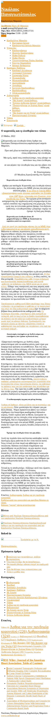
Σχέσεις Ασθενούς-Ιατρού (18, 615)
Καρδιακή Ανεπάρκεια (22, 70)
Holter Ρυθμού (18, 55)
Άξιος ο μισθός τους (16, 572)
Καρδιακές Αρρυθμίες (16, 587)
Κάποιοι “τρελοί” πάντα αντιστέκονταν (18, 505)
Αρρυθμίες (17, 85)
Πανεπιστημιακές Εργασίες (24, 115)
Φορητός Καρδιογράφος (22, 53)
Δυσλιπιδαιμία (18, 83)
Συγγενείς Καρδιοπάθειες (23, 88)
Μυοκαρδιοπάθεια (20, 80)
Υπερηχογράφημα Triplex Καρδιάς (27, 60)
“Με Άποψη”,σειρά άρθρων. (24, 100)
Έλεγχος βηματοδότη (21, 63)
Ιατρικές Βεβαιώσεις (21, 65)
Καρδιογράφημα (19, 50)
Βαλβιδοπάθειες (19, 90)
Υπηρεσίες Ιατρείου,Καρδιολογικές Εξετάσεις (27, 597)
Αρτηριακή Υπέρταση (21, 73)
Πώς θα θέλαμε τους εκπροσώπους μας (24, 569)
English (20, 125)
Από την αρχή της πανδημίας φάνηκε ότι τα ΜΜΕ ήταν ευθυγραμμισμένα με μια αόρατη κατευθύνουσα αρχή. (25, 227)
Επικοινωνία (12, 120)
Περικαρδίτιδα (18, 78)
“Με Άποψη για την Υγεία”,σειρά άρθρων (30, 113)
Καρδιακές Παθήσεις (16, 68)
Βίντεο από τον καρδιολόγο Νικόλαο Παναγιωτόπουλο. (24, 517)
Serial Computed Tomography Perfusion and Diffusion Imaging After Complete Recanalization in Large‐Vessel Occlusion (29, 671)
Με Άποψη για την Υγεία (17, 610)
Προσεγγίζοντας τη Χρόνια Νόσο (21, 612)
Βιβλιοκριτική (13, 607)
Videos (10, 118)
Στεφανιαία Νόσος (20, 75)
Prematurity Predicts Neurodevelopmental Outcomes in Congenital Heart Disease (25, 684)
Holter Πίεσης (18, 58)
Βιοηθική (16, 110)
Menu (3, 36)
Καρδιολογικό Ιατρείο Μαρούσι (26, 45)
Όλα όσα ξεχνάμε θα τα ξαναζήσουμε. (23, 562)
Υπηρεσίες (11, 48)
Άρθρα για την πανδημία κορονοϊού (28, 98)
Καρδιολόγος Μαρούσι (17, 40)
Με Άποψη (11, 592)
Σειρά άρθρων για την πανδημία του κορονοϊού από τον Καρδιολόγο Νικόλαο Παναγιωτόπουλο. (23, 525)
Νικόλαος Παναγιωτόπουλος (18, 12)
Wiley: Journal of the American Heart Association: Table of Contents (23, 662)
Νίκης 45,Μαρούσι (14, 26)
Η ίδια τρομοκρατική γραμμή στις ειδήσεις (25, 275)
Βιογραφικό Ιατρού (20, 43)
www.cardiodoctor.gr (10, 715)
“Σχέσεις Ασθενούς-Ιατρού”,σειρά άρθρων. (31, 103)
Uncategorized (13, 600)
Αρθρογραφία (13, 95)
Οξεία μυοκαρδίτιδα (21, 93)
